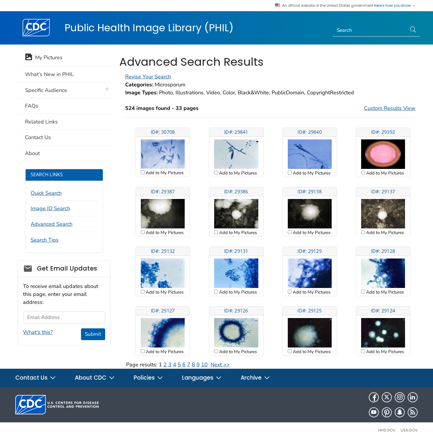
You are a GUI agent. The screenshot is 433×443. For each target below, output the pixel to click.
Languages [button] (198, 378)
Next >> (220, 364)
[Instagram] (400, 397)
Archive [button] (252, 378)
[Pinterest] (387, 412)
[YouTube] (374, 412)
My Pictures (47, 57)
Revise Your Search (148, 76)
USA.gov (409, 430)
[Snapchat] (400, 412)
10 (204, 364)
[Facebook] (374, 397)
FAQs (31, 105)
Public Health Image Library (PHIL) (149, 28)
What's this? (38, 332)
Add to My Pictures (164, 173)
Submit (93, 334)
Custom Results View (389, 108)
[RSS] (413, 412)
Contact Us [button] (32, 378)
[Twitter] (387, 397)
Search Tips (45, 239)
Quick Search (46, 193)
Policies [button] (145, 378)
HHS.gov (387, 430)
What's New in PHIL (49, 74)
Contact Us (38, 137)
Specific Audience (46, 90)
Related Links (41, 121)
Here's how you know (393, 6)
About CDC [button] (91, 378)
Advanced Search (51, 224)
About (32, 153)
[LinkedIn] (413, 397)
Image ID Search (50, 208)
